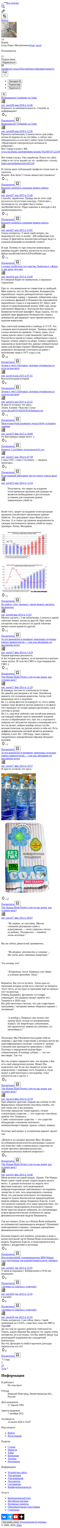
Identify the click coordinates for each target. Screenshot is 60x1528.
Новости (32, 68)
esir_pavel (6, 105)
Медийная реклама (18, 1501)
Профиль (6, 68)
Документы (14, 1481)
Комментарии (45, 68)
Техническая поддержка (33, 1522)
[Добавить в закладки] (17, 119)
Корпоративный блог (19, 1498)
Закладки (15, 81)
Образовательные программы (24, 1506)
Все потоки (12, 3)
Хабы (11, 1452)
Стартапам (13, 1509)
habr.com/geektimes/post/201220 (17, 163)
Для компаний (15, 1478)
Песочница (14, 1461)
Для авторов (14, 1475)
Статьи (15, 68)
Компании (13, 1455)
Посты (23, 68)
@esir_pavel (35, 45)
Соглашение (14, 1484)
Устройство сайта (17, 1472)
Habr (19, 1525)
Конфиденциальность (19, 1487)
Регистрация (14, 1435)
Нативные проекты (18, 1504)
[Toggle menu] (2, 3)
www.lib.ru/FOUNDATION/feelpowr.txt (22, 410)
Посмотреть (7, 120)
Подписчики (14, 84)
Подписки (14, 88)
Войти (11, 1433)
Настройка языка (11, 1522)
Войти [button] (4, 20)
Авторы (12, 1458)
